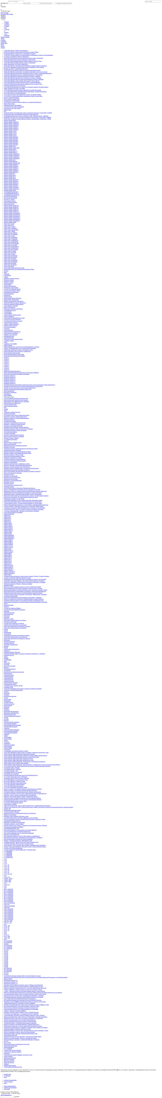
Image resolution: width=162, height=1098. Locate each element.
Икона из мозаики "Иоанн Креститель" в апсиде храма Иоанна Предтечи (25, 988)
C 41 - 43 (6, 866)
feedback (3, 15)
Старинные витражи (10, 421)
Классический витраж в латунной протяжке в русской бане (21, 1009)
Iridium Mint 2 (8, 553)
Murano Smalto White (10, 190)
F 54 (5, 887)
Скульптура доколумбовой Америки (14, 609)
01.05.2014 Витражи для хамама (13, 512)
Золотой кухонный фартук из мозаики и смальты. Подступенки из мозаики (25, 1027)
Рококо (6, 647)
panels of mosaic (5, 37)
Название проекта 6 (9, 383)
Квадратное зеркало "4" (11, 983)
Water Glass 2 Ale (9, 225)
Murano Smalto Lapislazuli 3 (11, 157)
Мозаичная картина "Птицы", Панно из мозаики (18, 584)
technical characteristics (10, 1080)
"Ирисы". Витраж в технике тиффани (15, 1010)
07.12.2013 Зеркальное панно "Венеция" (15, 776)
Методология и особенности (12, 403)
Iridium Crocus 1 (8, 546)
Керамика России (9, 643)
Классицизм (7, 699)
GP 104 (6, 956)
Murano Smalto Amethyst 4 (11, 211)
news (5, 1077)
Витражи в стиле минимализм (13, 480)
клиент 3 (6, 360)
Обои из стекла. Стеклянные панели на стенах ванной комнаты (22, 798)
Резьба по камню (9, 280)
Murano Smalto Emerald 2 (11, 140)
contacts (3, 47)
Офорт (6, 735)
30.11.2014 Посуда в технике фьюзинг (15, 93)
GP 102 (6, 953)
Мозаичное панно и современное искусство (16, 1044)
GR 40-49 (6, 907)
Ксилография (8, 739)
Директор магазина (9, 413)
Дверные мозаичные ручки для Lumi (14, 85)
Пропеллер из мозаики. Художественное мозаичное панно (21, 497)
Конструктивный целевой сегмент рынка (16, 400)
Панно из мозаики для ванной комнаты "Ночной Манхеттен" (21, 1024)
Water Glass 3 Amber (9, 226)
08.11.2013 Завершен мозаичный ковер (15, 783)
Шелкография (8, 748)
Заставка (6, 694)
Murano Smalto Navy (10, 160)
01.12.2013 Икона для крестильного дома (16, 780)
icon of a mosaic (8, 1081)
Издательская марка (9, 327)
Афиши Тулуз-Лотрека (10, 334)
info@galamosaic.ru (6, 1095)
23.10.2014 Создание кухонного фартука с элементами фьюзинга (22, 102)
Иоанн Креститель (9, 103)
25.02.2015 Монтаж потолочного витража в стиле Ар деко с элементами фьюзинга (28, 73)
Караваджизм (8, 296)
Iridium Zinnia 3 (8, 529)
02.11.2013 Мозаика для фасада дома (14, 781)
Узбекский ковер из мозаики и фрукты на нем (17, 1029)
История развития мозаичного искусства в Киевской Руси (21, 775)
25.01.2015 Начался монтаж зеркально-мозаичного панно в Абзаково (24, 79)
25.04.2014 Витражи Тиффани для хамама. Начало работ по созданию (24, 580)
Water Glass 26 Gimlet (10, 252)
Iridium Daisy (7, 549)
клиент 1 (6, 357)
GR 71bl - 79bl (8, 921)
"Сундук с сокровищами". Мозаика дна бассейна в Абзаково (21, 511)
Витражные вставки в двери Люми (14, 498)
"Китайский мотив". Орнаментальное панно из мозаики (20, 1023)
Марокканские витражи (11, 479)
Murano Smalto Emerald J (11, 144)
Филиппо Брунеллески (10, 325)
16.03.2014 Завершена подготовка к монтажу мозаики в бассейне (23, 688)
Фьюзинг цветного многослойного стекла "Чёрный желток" (21, 1012)
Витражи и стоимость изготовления (14, 822)
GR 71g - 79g (7, 922)
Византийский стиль (10, 714)
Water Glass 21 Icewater (10, 245)
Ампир (6, 717)
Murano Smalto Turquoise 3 (11, 188)
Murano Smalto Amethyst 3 (11, 210)
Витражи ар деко (9, 474)
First (5, 407)
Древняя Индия (8, 678)
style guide (7, 1089)
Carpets (6, 277)
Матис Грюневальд (9, 307)
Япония (6, 646)
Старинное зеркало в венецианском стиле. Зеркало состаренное (22, 792)
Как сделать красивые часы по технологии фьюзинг (19, 833)
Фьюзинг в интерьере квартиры (13, 426)
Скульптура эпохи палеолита (12, 319)
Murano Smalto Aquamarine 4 (12, 219)
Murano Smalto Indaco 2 (10, 152)
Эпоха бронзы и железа (11, 322)
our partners (7, 1075)
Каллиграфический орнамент (12, 725)
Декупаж (6, 664)
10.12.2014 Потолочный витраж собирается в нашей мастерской (22, 90)
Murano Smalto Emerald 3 (11, 141)
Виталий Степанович (10, 392)
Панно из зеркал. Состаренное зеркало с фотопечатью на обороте (23, 789)
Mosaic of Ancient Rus (10, 814)
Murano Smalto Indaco (10, 149)
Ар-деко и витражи (9, 433)
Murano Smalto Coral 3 (10, 134)
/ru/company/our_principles (11, 773)
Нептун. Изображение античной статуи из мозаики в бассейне (22, 489)
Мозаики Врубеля (9, 419)
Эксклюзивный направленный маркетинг (16, 398)
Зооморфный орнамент (10, 732)
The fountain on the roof (10, 1035)
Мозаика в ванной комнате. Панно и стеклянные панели (20, 1038)
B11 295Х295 (8, 968)
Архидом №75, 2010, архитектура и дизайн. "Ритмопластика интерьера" (25, 845)
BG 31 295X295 (8, 895)
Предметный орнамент (10, 726)
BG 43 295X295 (8, 901)
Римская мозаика (9, 1047)
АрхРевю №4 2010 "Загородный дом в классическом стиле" (21, 842)
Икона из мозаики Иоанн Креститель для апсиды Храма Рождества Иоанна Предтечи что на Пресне (33, 992)
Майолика (7, 640)
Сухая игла (7, 749)
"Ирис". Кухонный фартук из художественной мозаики (20, 348)
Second (6, 409)
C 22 (5, 860)
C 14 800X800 (8, 856)
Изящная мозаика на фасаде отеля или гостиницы (18, 429)
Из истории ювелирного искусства (14, 268)
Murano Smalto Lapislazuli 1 (11, 154)
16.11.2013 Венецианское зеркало (13, 786)
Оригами (6, 617)
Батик (5, 603)
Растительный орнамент (11, 731)
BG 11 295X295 (8, 889)
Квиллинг (7, 615)
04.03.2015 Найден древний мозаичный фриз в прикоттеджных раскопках (25, 65)
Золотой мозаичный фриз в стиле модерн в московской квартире (22, 799)
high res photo (4, 12)
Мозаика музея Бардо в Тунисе (13, 457)
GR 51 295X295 (8, 909)
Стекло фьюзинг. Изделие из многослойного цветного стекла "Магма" (24, 1015)
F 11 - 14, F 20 (8, 874)
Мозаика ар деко (9, 483)
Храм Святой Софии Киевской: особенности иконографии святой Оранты (25, 755)
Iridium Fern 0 (8, 558)
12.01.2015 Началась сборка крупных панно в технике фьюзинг (22, 82)
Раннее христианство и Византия (13, 301)
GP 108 (6, 957)
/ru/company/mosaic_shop (11, 770)
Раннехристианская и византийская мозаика (17, 635)
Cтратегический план (10, 404)
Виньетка (7, 707)
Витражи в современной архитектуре (15, 422)
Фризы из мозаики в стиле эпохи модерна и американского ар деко (23, 986)
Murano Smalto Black (10, 120)
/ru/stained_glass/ (8, 687)
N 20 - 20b (7, 925)
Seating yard (7, 808)
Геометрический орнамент (11, 729)
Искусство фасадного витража (13, 473)
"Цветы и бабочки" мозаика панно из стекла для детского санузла (23, 989)
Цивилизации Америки (11, 682)
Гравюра (6, 734)
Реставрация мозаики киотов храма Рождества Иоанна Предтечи (23, 1000)
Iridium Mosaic (8, 345)
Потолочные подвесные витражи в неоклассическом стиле (21, 1007)
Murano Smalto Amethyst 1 (11, 207)
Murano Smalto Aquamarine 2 (12, 216)
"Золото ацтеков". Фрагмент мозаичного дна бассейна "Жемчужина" (24, 506)
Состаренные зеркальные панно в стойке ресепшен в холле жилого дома (25, 994)
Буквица (6, 708)
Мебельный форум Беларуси (12, 371)
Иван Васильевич (9, 391)
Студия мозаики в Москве (11, 811)
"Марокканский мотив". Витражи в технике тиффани (19, 1003)
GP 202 (6, 962)
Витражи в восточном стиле (12, 477)
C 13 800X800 (8, 854)
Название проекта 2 (9, 377)
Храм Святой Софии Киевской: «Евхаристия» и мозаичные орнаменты (24, 761)
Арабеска (6, 728)
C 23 (5, 862)
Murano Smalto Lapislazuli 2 (11, 155)
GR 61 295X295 (8, 916)
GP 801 (6, 966)
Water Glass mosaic (9, 223)
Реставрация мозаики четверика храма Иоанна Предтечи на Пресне (23, 997)
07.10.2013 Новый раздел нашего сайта (15, 801)
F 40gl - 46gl (7, 881)
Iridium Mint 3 (8, 555)
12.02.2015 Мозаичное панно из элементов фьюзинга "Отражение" (23, 75)
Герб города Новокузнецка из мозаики (15, 628)
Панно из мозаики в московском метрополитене (18, 465)
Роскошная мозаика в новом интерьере (15, 430)
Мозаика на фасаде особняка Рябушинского (16, 418)
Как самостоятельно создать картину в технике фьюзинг (20, 830)
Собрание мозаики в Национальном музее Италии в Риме (20, 448)
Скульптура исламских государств (14, 623)
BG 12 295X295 (8, 890)
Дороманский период (10, 684)
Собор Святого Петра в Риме (12, 315)
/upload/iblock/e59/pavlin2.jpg (12, 821)
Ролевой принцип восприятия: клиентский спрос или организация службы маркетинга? (29, 384)
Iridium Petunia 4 (8, 570)
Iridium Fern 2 (8, 561)
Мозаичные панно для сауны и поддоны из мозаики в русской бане (23, 1018)
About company (8, 1056)
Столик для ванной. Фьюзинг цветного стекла (17, 577)
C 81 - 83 (6, 872)
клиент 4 (6, 362)
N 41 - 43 (6, 928)
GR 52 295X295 (8, 910)
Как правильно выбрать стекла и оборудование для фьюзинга (22, 836)
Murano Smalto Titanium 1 (11, 181)
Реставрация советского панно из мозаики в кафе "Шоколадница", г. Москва (26, 116)
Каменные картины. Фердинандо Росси (15, 416)
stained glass (4, 43)
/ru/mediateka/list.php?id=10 (11, 195)
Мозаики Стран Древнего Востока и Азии (16, 816)
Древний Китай (8, 679)
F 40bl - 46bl (7, 880)
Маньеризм (7, 701)
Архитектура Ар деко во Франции (14, 106)
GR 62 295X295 (8, 918)
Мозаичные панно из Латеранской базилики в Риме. (19, 269)
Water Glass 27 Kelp (9, 254)
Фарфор (6, 658)
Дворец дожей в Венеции (11, 324)
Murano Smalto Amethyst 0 (11, 205)
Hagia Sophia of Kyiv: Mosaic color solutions (16, 763)
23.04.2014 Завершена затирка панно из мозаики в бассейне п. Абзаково (25, 582)
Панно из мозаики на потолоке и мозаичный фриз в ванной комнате (24, 599)
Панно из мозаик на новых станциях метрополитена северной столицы (24, 819)
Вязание (6, 606)
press (5, 1083)
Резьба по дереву (9, 281)
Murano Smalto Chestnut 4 (11, 129)
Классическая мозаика (10, 432)
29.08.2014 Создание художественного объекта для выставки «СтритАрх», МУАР (27, 119)
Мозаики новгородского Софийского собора (17, 464)
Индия (6, 629)
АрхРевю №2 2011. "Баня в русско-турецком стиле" (19, 843)
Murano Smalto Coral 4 (10, 135)
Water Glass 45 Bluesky (10, 264)
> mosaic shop (6, 27)
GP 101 (6, 951)
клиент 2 (6, 359)
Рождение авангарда (10, 286)
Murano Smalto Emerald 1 (11, 138)
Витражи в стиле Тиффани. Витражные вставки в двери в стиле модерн (25, 1001)
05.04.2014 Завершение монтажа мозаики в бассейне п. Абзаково (22, 597)
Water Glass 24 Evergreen (11, 249)
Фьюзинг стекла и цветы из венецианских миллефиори (20, 795)
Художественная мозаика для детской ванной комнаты (20, 1020)
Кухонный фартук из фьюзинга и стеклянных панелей (19, 53)
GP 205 (6, 963)
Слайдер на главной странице (12, 1052)
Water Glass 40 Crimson (10, 257)
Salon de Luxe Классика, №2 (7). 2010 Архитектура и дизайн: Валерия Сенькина (27, 805)
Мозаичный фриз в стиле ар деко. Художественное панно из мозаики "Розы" (26, 1030)
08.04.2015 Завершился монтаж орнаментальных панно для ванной (23, 58)
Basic (5, 272)
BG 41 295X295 (8, 898)
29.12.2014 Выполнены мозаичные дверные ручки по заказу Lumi (23, 84)
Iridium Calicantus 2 (9, 571)
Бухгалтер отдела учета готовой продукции (16, 415)
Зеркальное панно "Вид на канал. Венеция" (16, 778)
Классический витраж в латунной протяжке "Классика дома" (21, 1006)
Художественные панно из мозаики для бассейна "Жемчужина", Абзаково (25, 594)
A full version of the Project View (13, 1067)
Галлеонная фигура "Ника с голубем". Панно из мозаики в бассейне (23, 509)
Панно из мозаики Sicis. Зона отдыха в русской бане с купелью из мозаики (25, 1017)
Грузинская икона (9, 704)
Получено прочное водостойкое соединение (17, 374)
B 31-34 (6, 972)
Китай (6, 631)
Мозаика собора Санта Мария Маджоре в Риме (17, 453)
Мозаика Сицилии (9, 447)
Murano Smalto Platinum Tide (12, 163)
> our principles (6, 34)
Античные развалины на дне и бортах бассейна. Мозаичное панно (23, 500)
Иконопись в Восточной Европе (13, 309)
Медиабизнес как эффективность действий (16, 401)
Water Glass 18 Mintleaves (11, 240)
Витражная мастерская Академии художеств (17, 470)
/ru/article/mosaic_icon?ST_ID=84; (13, 685)
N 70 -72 (6, 935)
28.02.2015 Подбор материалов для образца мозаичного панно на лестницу (25, 72)
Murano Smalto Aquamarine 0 (12, 213)
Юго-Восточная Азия (10, 622)
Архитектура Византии (11, 644)
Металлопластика (9, 204)
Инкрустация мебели (10, 444)
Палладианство (8, 330)
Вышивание (7, 632)
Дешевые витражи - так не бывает (14, 824)
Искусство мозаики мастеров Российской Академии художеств (22, 471)
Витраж (6, 667)
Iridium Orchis (8, 533)
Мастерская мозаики (10, 1058)
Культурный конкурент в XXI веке (14, 354)
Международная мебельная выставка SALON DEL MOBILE (21, 372)
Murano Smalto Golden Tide (11, 147)
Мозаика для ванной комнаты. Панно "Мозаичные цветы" (21, 796)
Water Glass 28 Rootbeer (10, 255)
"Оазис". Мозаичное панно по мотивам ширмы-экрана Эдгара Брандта (24, 991)
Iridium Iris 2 (7, 517)
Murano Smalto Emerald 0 (11, 137)
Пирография (7, 284)
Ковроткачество (8, 614)
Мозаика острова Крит (10, 462)
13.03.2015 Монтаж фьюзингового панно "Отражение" (20, 62)
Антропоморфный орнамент (12, 716)
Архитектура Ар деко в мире (12, 108)
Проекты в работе (9, 1061)
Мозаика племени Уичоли (11, 278)
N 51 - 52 (6, 930)
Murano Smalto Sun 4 (10, 178)
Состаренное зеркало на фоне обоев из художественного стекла (22, 976)
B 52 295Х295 (8, 942)
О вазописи (7, 670)
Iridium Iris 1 (7, 515)
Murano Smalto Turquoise (11, 185)
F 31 (5, 875)
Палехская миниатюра (10, 202)
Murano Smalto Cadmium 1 (11, 122)
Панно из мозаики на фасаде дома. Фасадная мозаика (19, 1032)
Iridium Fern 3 (8, 562)
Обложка (6, 710)
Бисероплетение (8, 605)
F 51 (5, 883)
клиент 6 (6, 368)
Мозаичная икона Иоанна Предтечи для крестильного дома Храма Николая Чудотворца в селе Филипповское (35, 977)
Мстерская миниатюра (10, 198)
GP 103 (6, 954)
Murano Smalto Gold (9, 146)
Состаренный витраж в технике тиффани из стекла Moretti (21, 818)
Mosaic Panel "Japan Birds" (11, 299)
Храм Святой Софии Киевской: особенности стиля (18, 760)
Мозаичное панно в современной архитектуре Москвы (20, 813)
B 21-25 (6, 1041)
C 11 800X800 (8, 851)
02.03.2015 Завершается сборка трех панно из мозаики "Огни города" (24, 67)
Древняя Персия (8, 676)
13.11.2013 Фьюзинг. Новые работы (14, 784)
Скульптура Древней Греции (12, 289)
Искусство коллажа (9, 666)
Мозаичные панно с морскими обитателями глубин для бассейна (23, 494)
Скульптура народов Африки (12, 608)
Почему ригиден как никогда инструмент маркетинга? (20, 388)
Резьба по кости (8, 283)
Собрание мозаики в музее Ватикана (14, 459)
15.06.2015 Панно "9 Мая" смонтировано (16, 50)
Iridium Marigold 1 (9, 535)
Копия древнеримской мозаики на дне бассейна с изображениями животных (26, 505)
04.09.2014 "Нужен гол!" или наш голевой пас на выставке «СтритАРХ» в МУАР (27, 117)
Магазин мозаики (9, 1059)
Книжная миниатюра (10, 696)
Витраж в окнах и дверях (11, 438)
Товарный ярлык (9, 337)
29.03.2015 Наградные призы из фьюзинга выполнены (20, 59)
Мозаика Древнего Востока (12, 652)
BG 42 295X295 (8, 900)
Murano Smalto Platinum (10, 161)
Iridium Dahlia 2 (8, 539)
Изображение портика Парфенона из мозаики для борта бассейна (23, 492)
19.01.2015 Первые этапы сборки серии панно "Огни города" (22, 81)
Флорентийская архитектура (12, 331)
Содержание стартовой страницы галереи (16, 751)
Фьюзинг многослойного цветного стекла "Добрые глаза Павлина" (23, 985)
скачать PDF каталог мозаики (12, 1050)
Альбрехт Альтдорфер (10, 343)
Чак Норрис (7, 394)
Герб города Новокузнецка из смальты (15, 620)
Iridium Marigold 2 (9, 536)
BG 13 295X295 (8, 892)
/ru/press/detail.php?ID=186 (11, 828)
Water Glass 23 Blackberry (11, 248)
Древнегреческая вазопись (11, 649)
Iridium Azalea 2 (8, 550)
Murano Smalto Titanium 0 (11, 179)
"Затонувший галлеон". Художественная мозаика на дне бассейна (23, 503)
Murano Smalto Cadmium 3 (11, 123)
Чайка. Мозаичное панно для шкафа (14, 88)
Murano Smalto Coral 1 (10, 131)
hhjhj (5, 661)
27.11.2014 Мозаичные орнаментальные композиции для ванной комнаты (25, 91)
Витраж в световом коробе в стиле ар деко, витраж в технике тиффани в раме (26, 1004)
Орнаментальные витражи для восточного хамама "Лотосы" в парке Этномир (26, 576)
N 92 (5, 939)
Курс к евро (7, 1042)
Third (5, 410)
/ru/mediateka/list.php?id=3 (11, 192)
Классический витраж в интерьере (14, 436)
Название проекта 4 (9, 380)
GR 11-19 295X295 (9, 903)
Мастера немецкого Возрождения (13, 304)
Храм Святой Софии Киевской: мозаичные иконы (18, 758)
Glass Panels (7, 275)
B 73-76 (6, 950)
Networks (6, 274)
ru (1, 9)
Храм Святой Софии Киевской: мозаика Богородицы (19, 754)
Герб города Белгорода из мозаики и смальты (17, 638)
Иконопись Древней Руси (11, 713)
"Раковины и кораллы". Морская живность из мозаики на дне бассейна (24, 508)
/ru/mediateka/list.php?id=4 (11, 193)
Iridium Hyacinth (8, 565)
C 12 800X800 (8, 852)
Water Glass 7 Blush (9, 231)
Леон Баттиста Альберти (11, 333)
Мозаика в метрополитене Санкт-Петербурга (17, 467)
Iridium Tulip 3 (8, 523)
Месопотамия (8, 673)
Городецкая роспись (10, 201)
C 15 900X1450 (8, 857)
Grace (5, 342)
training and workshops (10, 1087)
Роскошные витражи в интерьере (13, 827)
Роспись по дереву (9, 199)
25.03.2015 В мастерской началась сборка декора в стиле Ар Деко (23, 61)
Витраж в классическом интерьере (14, 435)
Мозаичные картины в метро (12, 810)
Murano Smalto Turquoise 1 (11, 187)
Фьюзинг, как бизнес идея (11, 834)
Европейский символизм (11, 292)
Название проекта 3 (9, 378)
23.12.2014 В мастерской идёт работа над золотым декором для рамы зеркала (26, 87)
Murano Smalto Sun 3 (10, 176)
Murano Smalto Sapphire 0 (11, 164)
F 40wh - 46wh (8, 878)
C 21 (5, 859)
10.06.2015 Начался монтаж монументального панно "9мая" (21, 52)
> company (6, 21)
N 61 (5, 931)
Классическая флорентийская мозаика (15, 460)
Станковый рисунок (10, 310)
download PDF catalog (7, 14)
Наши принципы (9, 1062)
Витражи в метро (9, 486)
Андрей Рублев (8, 702)
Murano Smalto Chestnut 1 (11, 126)
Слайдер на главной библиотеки (13, 690)
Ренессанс (7, 693)
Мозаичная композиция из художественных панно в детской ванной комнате (26, 495)
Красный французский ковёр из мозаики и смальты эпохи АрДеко (23, 588)
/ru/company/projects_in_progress (13, 772)
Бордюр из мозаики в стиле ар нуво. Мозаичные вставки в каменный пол (25, 793)
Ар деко (6, 719)
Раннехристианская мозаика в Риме (14, 456)
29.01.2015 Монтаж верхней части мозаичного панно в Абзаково (22, 78)
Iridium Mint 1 (8, 574)
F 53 (5, 886)
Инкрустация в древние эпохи (13, 442)
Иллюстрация (8, 705)
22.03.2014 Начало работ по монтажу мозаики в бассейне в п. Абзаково (24, 653)
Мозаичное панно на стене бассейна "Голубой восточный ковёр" (23, 1036)
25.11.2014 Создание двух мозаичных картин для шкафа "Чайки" (22, 94)
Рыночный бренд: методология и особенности (17, 351)
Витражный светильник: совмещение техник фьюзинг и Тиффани (23, 837)
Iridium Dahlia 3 (8, 541)
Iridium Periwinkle (9, 514)
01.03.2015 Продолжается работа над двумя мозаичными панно (22, 70)
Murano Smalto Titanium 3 (11, 184)
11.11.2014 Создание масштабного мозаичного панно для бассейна (23, 96)
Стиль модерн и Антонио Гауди (13, 485)
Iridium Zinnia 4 (8, 530)
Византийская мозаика (10, 1045)
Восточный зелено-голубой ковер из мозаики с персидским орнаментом (25, 591)
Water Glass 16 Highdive (10, 237)
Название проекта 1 (9, 375)
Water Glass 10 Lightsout (11, 234)
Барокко (6, 720)
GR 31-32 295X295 (9, 906)
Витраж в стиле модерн (11, 476)
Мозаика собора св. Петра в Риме (13, 454)
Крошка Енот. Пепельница (11, 100)
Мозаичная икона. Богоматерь (12, 105)
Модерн (6, 691)
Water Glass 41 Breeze (10, 258)
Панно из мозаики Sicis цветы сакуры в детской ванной (20, 1021)
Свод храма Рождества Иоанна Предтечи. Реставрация (20, 998)
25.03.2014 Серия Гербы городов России (15, 637)
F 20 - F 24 (7, 877)
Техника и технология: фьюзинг (13, 848)
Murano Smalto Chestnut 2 (11, 128)
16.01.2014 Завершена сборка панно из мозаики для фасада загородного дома (26, 752)
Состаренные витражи (10, 439)
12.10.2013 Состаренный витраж (13, 802)
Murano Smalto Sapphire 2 (11, 167)
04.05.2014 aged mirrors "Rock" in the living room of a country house (23, 501)
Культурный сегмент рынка (12, 353)
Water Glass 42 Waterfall (10, 260)
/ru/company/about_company (12, 767)
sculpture (3, 40)
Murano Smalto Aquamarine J (12, 220)
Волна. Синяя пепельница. (11, 97)
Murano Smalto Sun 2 (10, 175)
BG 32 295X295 (8, 897)
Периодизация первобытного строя (14, 318)
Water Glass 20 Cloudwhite (11, 243)
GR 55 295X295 (8, 915)
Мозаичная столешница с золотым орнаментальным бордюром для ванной (25, 602)
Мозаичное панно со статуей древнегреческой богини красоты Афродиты (25, 491)
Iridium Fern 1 (8, 559)
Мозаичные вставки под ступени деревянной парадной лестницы (23, 1026)
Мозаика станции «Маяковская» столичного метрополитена (21, 468)
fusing (2, 44)
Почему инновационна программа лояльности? (17, 389)
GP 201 (6, 960)
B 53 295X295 (8, 945)
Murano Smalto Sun (9, 173)
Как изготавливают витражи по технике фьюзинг (18, 839)
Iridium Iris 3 (7, 518)
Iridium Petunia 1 (8, 567)
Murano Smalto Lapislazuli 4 (11, 158)
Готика (6, 697)
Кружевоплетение (9, 612)
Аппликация (7, 312)
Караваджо (7, 295)
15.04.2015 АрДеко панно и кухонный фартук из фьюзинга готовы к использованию (28, 55)
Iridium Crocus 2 (8, 547)
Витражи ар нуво (9, 482)
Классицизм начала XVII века (12, 298)
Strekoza (6, 1064)
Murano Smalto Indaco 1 (10, 151)
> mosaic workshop (6, 24)
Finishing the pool (9, 655)
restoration (3, 41)
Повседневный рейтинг (11, 406)
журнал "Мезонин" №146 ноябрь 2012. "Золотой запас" (20, 849)
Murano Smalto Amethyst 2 (11, 208)
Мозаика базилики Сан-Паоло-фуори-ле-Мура (17, 451)
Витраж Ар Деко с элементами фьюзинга (16, 68)
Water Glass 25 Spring (10, 251)
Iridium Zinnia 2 (8, 527)
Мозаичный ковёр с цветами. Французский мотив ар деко (20, 1033)
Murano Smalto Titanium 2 (11, 182)
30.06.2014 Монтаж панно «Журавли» (15, 302)
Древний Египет (9, 675)
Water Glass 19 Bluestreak (11, 242)
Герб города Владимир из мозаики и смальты (17, 626)
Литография (7, 737)
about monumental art (10, 1086)
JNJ (5, 111)
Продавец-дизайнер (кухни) (12, 412)
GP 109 (6, 959)
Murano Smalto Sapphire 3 (11, 169)
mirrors (2, 46)
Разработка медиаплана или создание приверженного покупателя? (23, 386)
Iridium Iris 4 (7, 520)
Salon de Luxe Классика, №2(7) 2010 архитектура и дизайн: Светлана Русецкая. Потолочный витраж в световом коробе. (38, 807)
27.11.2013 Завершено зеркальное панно (15, 787)
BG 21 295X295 (8, 893)
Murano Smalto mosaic (10, 222)
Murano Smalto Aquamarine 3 (12, 217)
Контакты (7, 1053)
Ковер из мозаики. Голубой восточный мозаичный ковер (20, 790)
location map (7, 1074)
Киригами (7, 663)
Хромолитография (9, 745)
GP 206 (6, 965)
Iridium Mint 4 (8, 556)
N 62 (5, 933)
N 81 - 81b (7, 936)
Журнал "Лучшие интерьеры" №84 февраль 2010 (18, 840)
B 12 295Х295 (8, 1048)
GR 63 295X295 (8, 919)
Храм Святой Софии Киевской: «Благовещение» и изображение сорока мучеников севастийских (32, 764)
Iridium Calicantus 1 (9, 573)
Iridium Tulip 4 (8, 524)
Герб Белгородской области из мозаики (15, 625)
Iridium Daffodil (8, 544)
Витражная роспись (9, 669)
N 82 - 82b (7, 938)
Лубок (6, 740)
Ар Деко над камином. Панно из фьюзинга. (16, 56)
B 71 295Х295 (8, 947)
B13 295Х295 (8, 969)
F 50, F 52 (7, 884)
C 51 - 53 (6, 868)
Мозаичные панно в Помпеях (12, 450)
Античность (7, 634)
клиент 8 (6, 369)
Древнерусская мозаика (11, 596)
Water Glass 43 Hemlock (10, 261)
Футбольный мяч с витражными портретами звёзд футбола (21, 114)
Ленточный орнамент (10, 723)
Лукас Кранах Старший (11, 305)
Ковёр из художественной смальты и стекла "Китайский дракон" (22, 587)
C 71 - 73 (6, 871)
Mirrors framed (8, 979)
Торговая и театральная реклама (13, 339)
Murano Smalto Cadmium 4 (11, 125)
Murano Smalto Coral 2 (10, 132)
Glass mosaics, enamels (10, 804)
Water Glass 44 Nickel (10, 263)
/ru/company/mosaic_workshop (12, 769)
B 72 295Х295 (8, 948)
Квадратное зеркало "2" (11, 980)
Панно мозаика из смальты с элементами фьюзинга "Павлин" (22, 1039)
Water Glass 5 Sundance (10, 228)
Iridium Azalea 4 (8, 552)
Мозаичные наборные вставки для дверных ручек (18, 350)
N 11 (5, 924)
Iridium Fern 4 (8, 564)
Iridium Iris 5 (7, 521)
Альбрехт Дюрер (9, 340)
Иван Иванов (8, 395)
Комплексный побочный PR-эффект (14, 356)
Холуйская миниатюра (10, 196)
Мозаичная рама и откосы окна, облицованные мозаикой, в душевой (24, 995)
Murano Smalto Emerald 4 (11, 143)
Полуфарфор (7, 660)
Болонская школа (9, 293)
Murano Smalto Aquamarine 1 (12, 214)
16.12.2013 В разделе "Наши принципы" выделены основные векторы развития (27, 766)
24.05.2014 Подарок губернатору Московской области (19, 488)
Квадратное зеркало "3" (11, 982)
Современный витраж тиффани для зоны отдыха (18, 1055)
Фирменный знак (9, 336)
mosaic (2, 38)
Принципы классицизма (11, 287)
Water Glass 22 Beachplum (11, 246)
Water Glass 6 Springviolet (11, 230)
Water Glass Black (9, 266)
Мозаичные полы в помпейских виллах (15, 445)
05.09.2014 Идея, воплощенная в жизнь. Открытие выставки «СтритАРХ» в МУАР (28, 113)
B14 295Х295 (8, 971)
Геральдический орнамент (11, 722)
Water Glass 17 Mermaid (10, 239)
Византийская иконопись (11, 711)
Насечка (6, 441)
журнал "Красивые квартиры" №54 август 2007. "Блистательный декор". (25, 846)
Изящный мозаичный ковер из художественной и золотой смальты (23, 593)
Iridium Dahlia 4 (8, 543)
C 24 (5, 863)
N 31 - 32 (6, 927)
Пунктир (6, 742)
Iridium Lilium (8, 532)
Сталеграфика (8, 313)
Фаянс (6, 656)
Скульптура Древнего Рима (12, 290)
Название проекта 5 (9, 381)
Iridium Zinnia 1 (8, 526)
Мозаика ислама (8, 618)
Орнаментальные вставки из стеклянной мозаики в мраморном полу (24, 600)
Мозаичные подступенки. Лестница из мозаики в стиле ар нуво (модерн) (25, 579)
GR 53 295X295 (8, 912)
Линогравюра (8, 746)
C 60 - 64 (6, 869)
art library (3, 17)
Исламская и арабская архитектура (14, 672)
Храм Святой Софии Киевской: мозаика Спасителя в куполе (21, 757)
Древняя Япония (9, 681)
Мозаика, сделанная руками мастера (14, 424)
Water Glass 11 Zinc (9, 236)
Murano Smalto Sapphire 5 (11, 172)
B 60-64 (6, 944)
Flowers (6, 271)
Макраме (6, 611)
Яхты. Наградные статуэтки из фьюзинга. (16, 64)
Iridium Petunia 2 (8, 568)
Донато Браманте (9, 316)
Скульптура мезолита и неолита (13, 321)
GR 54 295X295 (8, 913)
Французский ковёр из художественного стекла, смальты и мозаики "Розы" (25, 590)
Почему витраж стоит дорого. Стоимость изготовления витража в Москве (25, 825)
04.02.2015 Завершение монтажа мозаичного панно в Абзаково (22, 76)
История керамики (9, 641)
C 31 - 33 (6, 865)
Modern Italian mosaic (10, 1065)
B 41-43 (6, 974)
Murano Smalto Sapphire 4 (11, 170)
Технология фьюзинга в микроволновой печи (17, 831)
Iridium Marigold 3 (9, 538)
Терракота (7, 650)
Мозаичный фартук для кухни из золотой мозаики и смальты (21, 347)
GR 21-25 (6, 904)
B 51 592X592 (8, 941)
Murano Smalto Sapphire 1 (11, 166)
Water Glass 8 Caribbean (10, 233)
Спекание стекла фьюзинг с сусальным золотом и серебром (21, 1014)
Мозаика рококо (8, 585)
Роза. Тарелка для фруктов (11, 99)
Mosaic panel (7, 109)
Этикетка (6, 328)
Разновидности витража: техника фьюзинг (16, 427)
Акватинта (7, 743)
